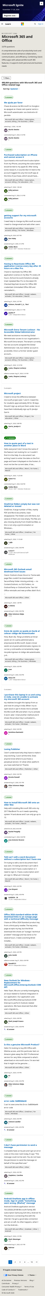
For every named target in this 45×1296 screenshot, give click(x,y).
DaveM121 (12, 963)
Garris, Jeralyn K (14, 426)
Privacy (14, 1283)
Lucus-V (11, 551)
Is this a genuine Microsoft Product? (21, 1044)
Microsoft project (12, 393)
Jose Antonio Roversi (16, 840)
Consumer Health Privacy (11, 1287)
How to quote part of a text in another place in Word (18, 444)
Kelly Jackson (13, 190)
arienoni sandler (14, 1122)
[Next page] (36, 1262)
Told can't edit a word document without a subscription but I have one (22, 858)
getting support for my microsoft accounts (20, 216)
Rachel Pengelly (14, 832)
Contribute (6, 1283)
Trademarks (22, 1290)
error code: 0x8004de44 (15, 1101)
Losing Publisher (12, 749)
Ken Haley (12, 238)
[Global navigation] (2, 24)
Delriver (11, 1247)
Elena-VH (11, 678)
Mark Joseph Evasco (15, 1021)
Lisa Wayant (13, 889)
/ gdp (10, 542)
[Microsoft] (22, 24)
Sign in (40, 24)
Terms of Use (29, 1287)
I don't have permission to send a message (20, 1146)
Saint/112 (12, 479)
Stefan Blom (13, 247)
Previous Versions (20, 1280)
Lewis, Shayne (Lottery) (17, 368)
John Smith (12, 955)
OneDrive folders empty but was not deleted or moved (22, 505)
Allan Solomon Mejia (16, 614)
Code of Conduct (8, 1290)
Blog (31, 1280)
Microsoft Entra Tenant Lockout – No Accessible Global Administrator (22, 330)
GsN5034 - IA (13, 897)
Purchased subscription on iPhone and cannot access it (20, 156)
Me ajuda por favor (13, 102)
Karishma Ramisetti (15, 732)
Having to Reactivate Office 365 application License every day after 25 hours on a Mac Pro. (22, 266)
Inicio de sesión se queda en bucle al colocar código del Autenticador (22, 632)
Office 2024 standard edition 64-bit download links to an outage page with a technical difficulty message (21, 916)
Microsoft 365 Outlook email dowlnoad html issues (18, 570)
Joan (10, 669)
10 (32, 1262)
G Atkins (11, 606)
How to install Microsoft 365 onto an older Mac (21, 803)
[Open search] (35, 24)
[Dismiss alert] (41, 3)
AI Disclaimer (6, 1280)
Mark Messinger (14, 1239)
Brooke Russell (14, 777)
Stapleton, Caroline (15, 1175)
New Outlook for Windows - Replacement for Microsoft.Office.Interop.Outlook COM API (22, 983)
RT (9, 1076)
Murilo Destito (13, 129)
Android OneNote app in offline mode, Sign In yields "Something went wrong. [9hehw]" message (20, 1200)
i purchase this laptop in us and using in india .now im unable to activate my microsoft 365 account (22, 696)
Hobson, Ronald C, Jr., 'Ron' (18, 304)
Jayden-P (11, 313)
